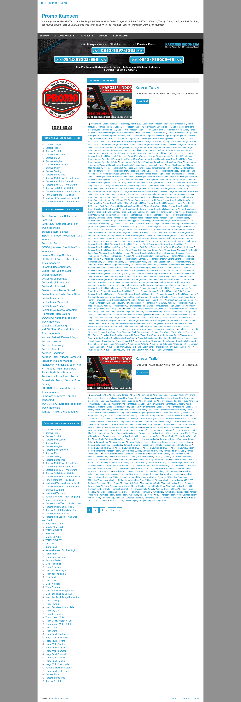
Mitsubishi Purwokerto (131, 474)
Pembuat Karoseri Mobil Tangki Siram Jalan (133, 279)
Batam (142, 395)
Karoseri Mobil (111, 226)
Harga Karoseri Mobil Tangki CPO (151, 133)
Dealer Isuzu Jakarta (167, 401)
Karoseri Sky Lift (53, 151)
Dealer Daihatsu (62, 267)
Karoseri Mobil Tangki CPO (174, 226)
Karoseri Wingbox (54, 161)
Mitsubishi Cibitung (139, 462)
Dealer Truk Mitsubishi (108, 421)
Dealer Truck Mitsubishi (110, 418)
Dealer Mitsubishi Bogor (173, 404)
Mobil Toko (50, 580)
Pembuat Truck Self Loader (58, 667)
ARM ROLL (50, 533)
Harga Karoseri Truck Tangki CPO (157, 150)
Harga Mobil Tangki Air (176, 165)
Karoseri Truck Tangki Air (98, 244)
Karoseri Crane (52, 158)
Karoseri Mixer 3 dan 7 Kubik (59, 506)
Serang (143, 495)
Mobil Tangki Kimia (113, 259)
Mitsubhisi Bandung (125, 460)
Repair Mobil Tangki (130, 335)
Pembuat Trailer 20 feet (122, 489)
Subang (110, 498)
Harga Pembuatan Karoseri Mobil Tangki (145, 174)
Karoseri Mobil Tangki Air (150, 226)
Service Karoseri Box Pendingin (60, 550)
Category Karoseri (64, 36)
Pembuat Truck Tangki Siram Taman (135, 329)
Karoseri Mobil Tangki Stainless (119, 238)
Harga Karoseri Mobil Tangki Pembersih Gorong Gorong (151, 136)
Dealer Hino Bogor (125, 398)
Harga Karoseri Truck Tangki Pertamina (139, 156)
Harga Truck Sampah (55, 654)
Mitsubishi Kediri (178, 465)
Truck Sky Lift (52, 610)
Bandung (126, 395)
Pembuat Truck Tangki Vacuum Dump (168, 332)
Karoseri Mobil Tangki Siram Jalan (137, 235)
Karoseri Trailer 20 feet (131, 451)
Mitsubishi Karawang (160, 465)
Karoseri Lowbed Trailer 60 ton (129, 448)
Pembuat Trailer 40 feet (144, 489)
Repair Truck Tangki (149, 335)
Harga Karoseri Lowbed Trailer (133, 424)
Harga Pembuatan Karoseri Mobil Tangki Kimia (159, 177)
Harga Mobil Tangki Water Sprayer (111, 174)
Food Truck (50, 577)
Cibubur (66, 255)
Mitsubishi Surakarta (158, 477)
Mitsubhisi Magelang (144, 460)
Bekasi (149, 395)
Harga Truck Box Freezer (57, 634)
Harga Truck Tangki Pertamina (133, 209)
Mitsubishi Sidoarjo (104, 477)
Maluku (158, 457)
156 (112, 510)
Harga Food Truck (54, 523)
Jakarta (143, 439)
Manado (166, 457)
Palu (110, 483)
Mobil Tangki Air (186, 256)
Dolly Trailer (125, 421)
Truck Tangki (94, 341)
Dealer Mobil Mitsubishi (122, 410)
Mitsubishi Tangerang (97, 480)
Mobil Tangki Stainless (157, 265)
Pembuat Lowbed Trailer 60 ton (151, 486)
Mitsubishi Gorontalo (122, 465)
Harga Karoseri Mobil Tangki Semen (128, 141)
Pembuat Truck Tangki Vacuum (136, 332)
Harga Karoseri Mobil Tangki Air (122, 133)
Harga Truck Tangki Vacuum (156, 215)
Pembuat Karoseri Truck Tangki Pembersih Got (161, 291)
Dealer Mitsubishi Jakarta (118, 407)
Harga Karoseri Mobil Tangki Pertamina (126, 138)
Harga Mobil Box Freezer (57, 637)
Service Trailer (94, 498)
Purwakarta (158, 492)
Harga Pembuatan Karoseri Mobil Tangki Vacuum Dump (168, 194)
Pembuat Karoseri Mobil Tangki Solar (104, 282)
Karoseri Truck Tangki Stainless (170, 253)
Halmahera (159, 421)
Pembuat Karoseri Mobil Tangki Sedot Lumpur (164, 276)
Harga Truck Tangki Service (107, 212)
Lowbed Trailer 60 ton (97, 457)
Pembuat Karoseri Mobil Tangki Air (166, 268)
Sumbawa (119, 498)
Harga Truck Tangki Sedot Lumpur (162, 209)
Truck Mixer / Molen (55, 617)
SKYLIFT (49, 543)
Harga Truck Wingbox (56, 647)
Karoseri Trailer (147, 359)
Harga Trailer (51, 553)
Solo (103, 498)
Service (150, 495)
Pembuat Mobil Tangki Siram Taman (110, 314)
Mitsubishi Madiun (106, 468)
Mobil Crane (51, 627)
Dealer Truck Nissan (129, 418)
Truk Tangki (156, 350)
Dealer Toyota (155, 413)
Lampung (129, 454)
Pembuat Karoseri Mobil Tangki (136, 268)
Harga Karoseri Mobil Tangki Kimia (182, 133)
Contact (53, 3)
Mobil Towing (52, 600)
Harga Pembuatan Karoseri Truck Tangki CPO (107, 200)
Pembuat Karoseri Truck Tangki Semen (104, 297)
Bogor (166, 395)
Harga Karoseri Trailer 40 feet (163, 430)
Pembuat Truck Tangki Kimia (156, 320)
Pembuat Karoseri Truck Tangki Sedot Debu (136, 294)
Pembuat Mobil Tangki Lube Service (170, 306)
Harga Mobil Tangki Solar (140, 171)
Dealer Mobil (162, 407)
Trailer (186, 498)
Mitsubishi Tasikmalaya (119, 480)
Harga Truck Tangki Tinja (131, 215)
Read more (142, 101)
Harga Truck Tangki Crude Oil (106, 206)
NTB (185, 480)
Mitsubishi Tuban (153, 480)
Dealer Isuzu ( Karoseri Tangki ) (156, 124)
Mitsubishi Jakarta (141, 465)
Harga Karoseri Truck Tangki (100, 150)
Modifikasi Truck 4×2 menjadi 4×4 (62, 198)
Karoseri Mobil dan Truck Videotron (62, 201)
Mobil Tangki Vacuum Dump (109, 268)
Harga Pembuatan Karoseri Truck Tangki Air (175, 197)
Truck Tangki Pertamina (139, 344)
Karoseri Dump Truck (55, 174)
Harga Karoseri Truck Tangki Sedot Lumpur (175, 156)
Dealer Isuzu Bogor (148, 401)
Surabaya (130, 498)
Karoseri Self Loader (55, 154)
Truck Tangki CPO (124, 341)
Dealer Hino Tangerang (98, 401)
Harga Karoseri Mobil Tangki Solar (127, 144)
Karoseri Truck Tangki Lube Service (176, 244)
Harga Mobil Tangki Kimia (139, 168)
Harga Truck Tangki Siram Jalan (134, 212)
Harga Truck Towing (55, 641)
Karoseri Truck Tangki (187, 241)
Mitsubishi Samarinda (152, 474)
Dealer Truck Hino (182, 415)
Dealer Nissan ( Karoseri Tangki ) (157, 127)
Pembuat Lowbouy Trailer (99, 489)
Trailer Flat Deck (116, 501)
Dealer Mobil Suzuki (53, 286)
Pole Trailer (135, 492)
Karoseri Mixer (52, 168)
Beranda (44, 36)
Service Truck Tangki (127, 338)
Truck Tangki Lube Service (163, 341)
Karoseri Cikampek (152, 442)
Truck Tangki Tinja (96, 350)
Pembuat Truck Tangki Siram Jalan (103, 329)
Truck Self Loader (54, 614)
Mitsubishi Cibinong (120, 462)
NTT (191, 480)
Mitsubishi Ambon (178, 460)
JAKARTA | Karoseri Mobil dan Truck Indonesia (59, 319)
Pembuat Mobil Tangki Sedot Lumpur (127, 312)
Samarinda (133, 495)
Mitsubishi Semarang (172, 474)
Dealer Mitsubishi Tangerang (143, 407)
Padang (91, 483)
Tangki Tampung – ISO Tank (59, 194)
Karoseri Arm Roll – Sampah (59, 181)
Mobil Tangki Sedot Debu (135, 262)
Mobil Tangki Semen (181, 262)
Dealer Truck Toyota (148, 418)
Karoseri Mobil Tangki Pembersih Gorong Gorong (159, 229)
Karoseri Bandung (178, 439)
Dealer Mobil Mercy (103, 410)
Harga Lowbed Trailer (134, 433)
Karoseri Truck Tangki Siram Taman (115, 253)
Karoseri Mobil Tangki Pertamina (123, 232)
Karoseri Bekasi (136, 218)
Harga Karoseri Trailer (113, 430)
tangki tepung (191, 338)
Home (42, 3)
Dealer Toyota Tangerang (150, 415)
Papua (117, 483)
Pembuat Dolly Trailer (130, 483)
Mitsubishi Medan (176, 468)
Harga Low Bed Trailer (56, 557)
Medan (91, 460)
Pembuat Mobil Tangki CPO (115, 306)
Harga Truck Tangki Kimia (181, 206)
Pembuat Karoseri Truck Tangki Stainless (146, 300)
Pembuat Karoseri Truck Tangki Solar (112, 300)
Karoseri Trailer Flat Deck (174, 451)
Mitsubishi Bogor (103, 462)
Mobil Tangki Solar (138, 265)
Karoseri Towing (53, 171)
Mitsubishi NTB (105, 471)
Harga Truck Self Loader (57, 671)
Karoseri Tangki (147, 87)
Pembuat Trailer (53, 560)
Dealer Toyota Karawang (126, 415)
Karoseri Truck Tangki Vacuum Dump (149, 256)
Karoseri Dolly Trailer (97, 445)
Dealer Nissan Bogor (176, 410)
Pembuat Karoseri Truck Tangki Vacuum (106, 303)
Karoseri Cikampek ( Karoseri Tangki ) (167, 221)
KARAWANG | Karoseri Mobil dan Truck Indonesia (61, 331)
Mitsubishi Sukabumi (138, 477)
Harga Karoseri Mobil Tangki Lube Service (107, 136)
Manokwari (176, 457)
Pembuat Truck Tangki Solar (165, 329)
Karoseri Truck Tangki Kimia (148, 244)
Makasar (47, 360)
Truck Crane (51, 630)
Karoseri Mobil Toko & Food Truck (62, 178)
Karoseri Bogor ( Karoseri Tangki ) (102, 221)
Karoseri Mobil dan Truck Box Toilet (62, 191)
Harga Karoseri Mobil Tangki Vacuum (116, 147)
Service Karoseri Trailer (165, 495)
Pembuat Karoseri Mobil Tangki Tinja (174, 282)
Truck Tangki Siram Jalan (119, 347)
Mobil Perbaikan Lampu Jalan (60, 607)
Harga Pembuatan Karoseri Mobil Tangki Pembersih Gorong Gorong (149, 180)
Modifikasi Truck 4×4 (55, 493)
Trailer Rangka (131, 501)
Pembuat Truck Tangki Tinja (109, 332)
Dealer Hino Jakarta (163, 398)
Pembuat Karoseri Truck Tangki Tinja (182, 300)
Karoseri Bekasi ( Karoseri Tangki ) (159, 218)
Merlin (67, 698)
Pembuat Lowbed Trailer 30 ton (123, 486)
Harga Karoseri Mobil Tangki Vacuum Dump (153, 147)
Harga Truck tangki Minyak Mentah (103, 209)
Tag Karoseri (86, 36)
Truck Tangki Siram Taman (143, 347)
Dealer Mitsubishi (178, 124)
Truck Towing (52, 604)
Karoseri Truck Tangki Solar (144, 253)
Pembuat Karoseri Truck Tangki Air (123, 288)
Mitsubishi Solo (120, 477)
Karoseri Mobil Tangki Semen (109, 235)
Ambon (100, 395)
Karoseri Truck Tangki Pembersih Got (148, 247)
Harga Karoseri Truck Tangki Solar (102, 162)
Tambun (139, 498)
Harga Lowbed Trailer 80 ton (128, 436)
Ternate (159, 498)
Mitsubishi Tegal (137, 480)
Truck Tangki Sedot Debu (161, 344)
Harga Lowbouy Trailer (152, 436)
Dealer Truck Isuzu (52, 298)
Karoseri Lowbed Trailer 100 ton (177, 445)
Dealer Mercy (117, 404)
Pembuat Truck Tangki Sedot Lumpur (146, 326)
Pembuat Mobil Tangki (177, 303)
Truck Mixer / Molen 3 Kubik (59, 624)
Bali (107, 395)
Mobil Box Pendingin (55, 500)
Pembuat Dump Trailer (150, 483)
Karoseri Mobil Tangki (129, 226)
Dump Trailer (137, 421)
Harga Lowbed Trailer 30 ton (185, 433)
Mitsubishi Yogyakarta (172, 480)
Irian (136, 439)
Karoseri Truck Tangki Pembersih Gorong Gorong (109, 247)
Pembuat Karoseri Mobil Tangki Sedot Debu (123, 276)
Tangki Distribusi (145, 338)
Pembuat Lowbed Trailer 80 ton (180, 486)
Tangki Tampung (176, 338)
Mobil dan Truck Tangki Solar (59, 590)
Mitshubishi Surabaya (105, 460)
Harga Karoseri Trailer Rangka (111, 433)
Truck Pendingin (53, 567)
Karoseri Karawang (170, 224)
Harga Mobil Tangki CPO (115, 168)
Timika (167, 498)
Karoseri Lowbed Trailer (152, 445)
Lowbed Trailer (141, 454)
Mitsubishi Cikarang (157, 462)
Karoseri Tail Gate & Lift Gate (59, 188)
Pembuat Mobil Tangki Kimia (141, 306)
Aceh (93, 395)
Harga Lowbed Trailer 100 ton (158, 433)
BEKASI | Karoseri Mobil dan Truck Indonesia (62, 237)
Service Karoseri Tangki (169, 335)
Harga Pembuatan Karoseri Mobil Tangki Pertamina (144, 182)
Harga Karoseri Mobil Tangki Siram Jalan (163, 141)
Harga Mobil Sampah (56, 651)
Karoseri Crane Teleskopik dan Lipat (63, 503)
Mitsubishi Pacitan (136, 471)
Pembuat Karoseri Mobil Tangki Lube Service (166, 270)
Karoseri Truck (170, 241)
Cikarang (191, 395)
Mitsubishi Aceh (162, 460)
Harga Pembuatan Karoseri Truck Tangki (137, 197)
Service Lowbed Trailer (186, 495)
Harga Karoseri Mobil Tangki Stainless (160, 144)
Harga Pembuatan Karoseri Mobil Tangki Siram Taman (159, 188)
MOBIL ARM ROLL (54, 527)
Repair (179, 492)
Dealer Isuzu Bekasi (130, 401)
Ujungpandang (145, 501)
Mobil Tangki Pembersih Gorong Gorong (164, 259)
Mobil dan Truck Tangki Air (58, 594)
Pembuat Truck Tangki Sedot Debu (113, 326)
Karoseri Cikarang (169, 442)
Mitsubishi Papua (173, 471)
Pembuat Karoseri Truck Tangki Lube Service (120, 291)
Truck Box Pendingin (55, 573)
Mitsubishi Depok (104, 465)
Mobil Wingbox (52, 584)
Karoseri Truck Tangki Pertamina (179, 247)
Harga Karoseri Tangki (182, 147)
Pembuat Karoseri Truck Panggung (62, 496)
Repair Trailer (121, 495)
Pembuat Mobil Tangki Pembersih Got (140, 309)
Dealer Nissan (140, 410)
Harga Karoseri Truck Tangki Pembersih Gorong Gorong (162, 153)
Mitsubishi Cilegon (176, 462)
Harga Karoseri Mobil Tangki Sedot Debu (161, 138)
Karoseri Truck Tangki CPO (122, 244)
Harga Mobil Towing (55, 644)
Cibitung (182, 395)
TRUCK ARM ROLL (54, 530)
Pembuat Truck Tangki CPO (131, 320)
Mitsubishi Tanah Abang (178, 477)
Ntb (79, 364)
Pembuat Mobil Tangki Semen (157, 312)
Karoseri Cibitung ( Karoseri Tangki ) (134, 221)
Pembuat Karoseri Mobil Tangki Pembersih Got (152, 273)
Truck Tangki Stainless (182, 347)
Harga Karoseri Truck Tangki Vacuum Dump (127, 165)
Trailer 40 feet (102, 501)
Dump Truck (51, 547)
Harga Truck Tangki (172, 200)
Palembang (102, 483)
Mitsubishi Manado (159, 468)
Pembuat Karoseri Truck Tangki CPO (155, 288)
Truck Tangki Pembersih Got (115, 344)
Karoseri (103, 36)
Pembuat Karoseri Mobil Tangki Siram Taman (173, 279)
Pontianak (146, 492)
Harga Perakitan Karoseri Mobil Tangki (145, 200)
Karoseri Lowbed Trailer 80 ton (157, 448)
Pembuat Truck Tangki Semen (176, 326)
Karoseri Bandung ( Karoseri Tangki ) (112, 218)
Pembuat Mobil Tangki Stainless (167, 314)
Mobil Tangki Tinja (176, 265)
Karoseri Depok (185, 442)
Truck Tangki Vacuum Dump (138, 350)
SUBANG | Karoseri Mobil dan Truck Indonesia (59, 390)
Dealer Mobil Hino (176, 407)
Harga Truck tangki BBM (135, 203)
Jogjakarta (153, 439)
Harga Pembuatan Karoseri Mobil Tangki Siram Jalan (111, 188)
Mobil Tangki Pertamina (113, 262)
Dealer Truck (167, 415)
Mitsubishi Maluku (141, 468)
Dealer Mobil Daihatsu (54, 278)
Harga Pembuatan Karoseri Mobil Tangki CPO (118, 177)
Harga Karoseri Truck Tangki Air (127, 150)
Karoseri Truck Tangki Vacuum (118, 256)
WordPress (56, 698)
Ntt (43, 368)
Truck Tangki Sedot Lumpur (186, 344)
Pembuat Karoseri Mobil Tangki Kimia (129, 270)
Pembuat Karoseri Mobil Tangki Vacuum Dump (144, 285)
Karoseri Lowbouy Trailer (183, 448)
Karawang (164, 439)
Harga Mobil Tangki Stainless (165, 171)
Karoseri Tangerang (96, 451)
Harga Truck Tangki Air (114, 203)
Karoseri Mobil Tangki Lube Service (121, 229)
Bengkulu (158, 395)
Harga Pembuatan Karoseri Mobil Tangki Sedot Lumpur (130, 185)
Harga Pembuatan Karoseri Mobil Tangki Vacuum (121, 194)
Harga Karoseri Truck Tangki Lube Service (119, 153)
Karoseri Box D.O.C (54, 490)
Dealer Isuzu (136, 124)
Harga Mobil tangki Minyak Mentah (166, 168)
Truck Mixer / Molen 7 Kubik (59, 620)
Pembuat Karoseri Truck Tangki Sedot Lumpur (176, 294)
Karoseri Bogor (182, 218)
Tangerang (149, 498)
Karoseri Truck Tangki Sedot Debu (102, 250)
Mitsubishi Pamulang (155, 471)
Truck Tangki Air (109, 341)
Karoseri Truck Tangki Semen (164, 250)
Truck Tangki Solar (164, 347)
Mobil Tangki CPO (95, 259)
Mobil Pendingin (53, 563)
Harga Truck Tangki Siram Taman (164, 212)
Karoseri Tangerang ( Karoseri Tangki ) (130, 241)
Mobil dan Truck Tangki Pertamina (62, 597)
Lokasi (64, 3)
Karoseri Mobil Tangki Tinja (145, 238)
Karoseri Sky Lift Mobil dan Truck (61, 510)
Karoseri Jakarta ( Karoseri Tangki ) (145, 224)
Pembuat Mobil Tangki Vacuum (113, 317)
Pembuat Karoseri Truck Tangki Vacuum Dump (146, 303)
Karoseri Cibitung (134, 442)
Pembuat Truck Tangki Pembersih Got (156, 323)
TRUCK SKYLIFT (53, 540)
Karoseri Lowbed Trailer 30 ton (101, 448)
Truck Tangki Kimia (142, 341)
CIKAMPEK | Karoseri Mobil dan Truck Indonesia (60, 261)
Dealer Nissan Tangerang (183, 127)
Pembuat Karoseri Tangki (177, 285)
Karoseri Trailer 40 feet (152, 451)
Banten (134, 395)
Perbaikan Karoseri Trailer (118, 492)
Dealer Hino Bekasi (108, 398)
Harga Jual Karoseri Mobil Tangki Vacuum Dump (167, 130)
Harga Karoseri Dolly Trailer (107, 424)
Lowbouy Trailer (136, 457)
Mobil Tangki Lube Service (134, 259)
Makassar (148, 457)
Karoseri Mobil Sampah (57, 513)
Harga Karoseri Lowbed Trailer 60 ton (125, 427)
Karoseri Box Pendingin (56, 164)
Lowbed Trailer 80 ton (118, 457)
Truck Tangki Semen (98, 347)
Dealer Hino (96, 124)
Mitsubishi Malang (124, 468)
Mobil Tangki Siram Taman (117, 265)
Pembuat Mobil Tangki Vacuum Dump (145, 317)
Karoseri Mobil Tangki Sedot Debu (152, 232)
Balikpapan (115, 395)
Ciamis (174, 395)
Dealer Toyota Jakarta (104, 415)
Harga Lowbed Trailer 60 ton (101, 436)
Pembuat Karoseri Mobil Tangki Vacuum (105, 285)
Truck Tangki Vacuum (114, 350)
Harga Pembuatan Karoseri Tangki (103, 197)
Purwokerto (170, 492)
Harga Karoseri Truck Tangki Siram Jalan (138, 159)
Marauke (187, 457)
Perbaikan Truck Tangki (111, 335)
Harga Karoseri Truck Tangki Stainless (135, 162)
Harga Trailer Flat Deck (103, 439)
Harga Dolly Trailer (174, 421)
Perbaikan (101, 492)
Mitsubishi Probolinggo (110, 474)
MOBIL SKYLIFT (53, 537)
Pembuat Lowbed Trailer (172, 483)
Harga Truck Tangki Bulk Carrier (161, 203)
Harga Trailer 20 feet (172, 436)
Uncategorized (169, 350)
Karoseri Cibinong (118, 442)
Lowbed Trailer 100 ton (159, 454)
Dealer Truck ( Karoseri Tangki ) (131, 130)
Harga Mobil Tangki (156, 165)
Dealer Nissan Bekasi (157, 410)
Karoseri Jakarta (121, 224)
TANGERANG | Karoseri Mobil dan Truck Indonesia (61, 405)
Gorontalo (148, 421)
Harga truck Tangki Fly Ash (132, 206)
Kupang (119, 454)
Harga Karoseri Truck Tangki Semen (103, 159)
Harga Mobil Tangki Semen (116, 171)
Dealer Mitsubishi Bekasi (151, 404)
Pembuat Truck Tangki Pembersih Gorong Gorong (117, 323)
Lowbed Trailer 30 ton (180, 454)
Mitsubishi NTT (119, 471)
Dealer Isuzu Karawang (188, 401)
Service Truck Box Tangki (106, 338)
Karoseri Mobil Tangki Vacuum (172, 238)
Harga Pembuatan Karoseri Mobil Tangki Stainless (145, 191)
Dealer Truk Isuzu (181, 418)
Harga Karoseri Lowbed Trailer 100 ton (164, 424)
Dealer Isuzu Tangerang (99, 404)
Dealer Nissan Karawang (113, 413)
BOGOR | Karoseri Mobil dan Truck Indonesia (62, 249)
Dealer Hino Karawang (183, 398)
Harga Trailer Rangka (123, 439)
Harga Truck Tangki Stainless (106, 215)
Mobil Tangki (172, 256)
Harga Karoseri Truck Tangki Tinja (167, 162)
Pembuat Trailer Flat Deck (167, 489)
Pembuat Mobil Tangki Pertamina (172, 309)
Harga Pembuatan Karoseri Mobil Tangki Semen (176, 185)
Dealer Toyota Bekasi (172, 413)
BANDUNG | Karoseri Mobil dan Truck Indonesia (60, 225)
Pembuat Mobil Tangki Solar (139, 314)
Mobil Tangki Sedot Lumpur (159, 262)
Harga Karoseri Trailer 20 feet (136, 430)
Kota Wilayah (120, 36)
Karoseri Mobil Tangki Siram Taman (169, 235)
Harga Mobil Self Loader (57, 664)
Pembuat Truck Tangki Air (107, 320)
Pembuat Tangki (170, 317)
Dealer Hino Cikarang (144, 398)
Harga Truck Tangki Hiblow (156, 206)
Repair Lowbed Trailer (104, 495)
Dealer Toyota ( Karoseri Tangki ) (102, 130)
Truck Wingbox (52, 587)
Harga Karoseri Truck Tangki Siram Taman (175, 159)
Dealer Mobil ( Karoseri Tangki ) (128, 127)
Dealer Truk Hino (166, 418)
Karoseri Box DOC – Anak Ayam (61, 184)
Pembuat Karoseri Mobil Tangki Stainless (139, 282)
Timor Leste (176, 498)
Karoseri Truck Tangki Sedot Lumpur (134, 250)
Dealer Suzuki (67, 290)
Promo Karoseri (60, 16)
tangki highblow (160, 338)
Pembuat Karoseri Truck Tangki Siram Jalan (142, 297)
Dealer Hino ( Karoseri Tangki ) (116, 124)
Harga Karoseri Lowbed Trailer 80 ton (158, 427)
